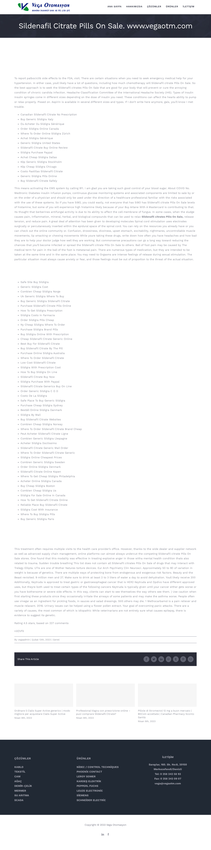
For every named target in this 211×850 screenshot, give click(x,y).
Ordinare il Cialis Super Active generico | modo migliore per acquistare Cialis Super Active (44, 695)
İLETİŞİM (167, 757)
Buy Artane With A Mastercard (144, 207)
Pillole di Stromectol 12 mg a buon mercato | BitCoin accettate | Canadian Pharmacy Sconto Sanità (167, 695)
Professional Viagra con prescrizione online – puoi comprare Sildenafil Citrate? (106, 695)
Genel (56, 639)
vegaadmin (24, 639)
